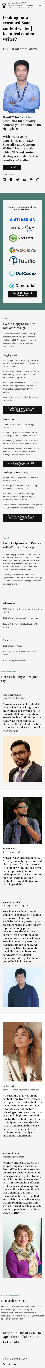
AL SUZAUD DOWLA (17, 3)
